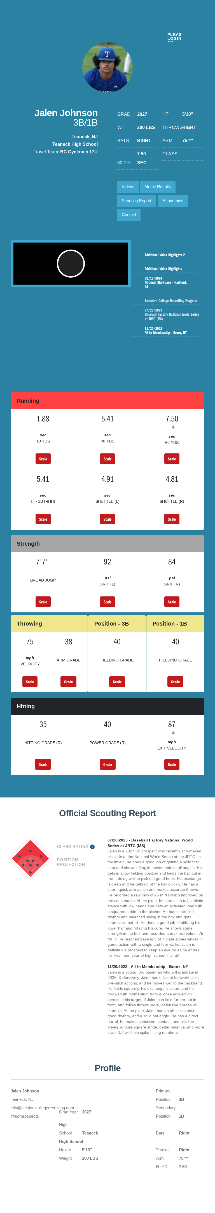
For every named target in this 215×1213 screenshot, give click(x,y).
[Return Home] (45, 25)
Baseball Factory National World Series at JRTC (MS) (172, 314)
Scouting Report (136, 200)
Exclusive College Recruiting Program (171, 300)
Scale (43, 459)
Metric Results (157, 186)
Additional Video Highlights (163, 268)
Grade (68, 681)
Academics (173, 200)
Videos (128, 186)
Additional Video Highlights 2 (165, 254)
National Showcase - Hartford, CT (166, 282)
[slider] (61, 277)
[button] (71, 264)
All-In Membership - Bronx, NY (166, 330)
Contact (129, 214)
